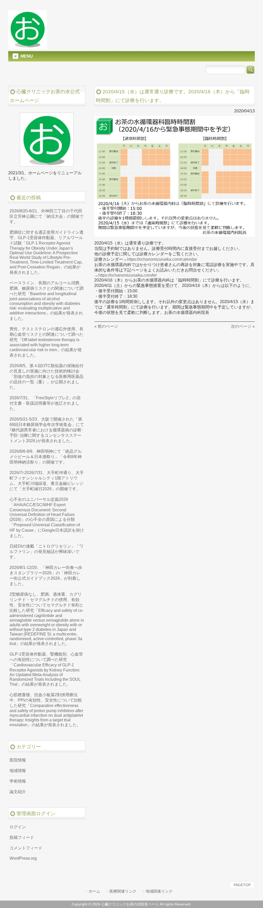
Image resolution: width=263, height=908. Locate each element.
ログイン (18, 827)
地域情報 (18, 770)
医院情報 (18, 760)
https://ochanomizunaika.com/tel (127, 275)
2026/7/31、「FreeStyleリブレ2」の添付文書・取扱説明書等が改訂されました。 (45, 403)
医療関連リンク (122, 891)
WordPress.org (23, 858)
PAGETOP (242, 885)
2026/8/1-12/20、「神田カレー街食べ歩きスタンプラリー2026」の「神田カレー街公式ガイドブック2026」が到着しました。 (46, 575)
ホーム (94, 891)
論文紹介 (18, 791)
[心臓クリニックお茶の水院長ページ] (27, 46)
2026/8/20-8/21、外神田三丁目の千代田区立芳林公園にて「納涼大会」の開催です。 (46, 216)
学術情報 (18, 781)
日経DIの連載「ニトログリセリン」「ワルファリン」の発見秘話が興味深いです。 (46, 551)
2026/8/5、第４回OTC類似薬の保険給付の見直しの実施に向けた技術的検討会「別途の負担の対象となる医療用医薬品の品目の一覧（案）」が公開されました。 (46, 376)
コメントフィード (26, 848)
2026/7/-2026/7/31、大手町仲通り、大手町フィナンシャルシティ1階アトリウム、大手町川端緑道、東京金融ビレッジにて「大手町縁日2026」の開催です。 (47, 480)
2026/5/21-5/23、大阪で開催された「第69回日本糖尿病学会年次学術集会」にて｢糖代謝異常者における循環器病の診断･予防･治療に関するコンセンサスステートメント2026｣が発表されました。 (47, 430)
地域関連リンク (159, 891)
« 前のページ (106, 326)
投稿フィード (22, 837)
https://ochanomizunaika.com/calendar (162, 259)
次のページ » (243, 326)
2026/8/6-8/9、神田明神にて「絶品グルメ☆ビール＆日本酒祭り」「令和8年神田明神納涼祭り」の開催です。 (46, 456)
